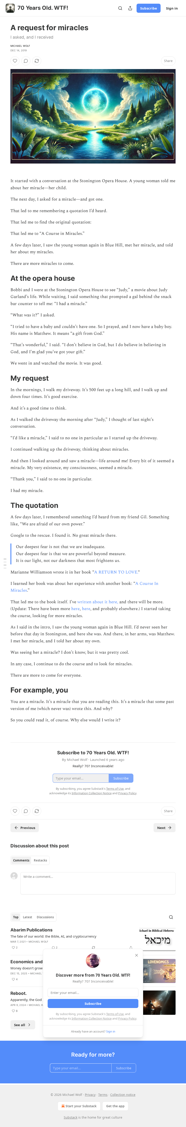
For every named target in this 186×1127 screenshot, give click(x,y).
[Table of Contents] (5, 563)
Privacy (90, 1094)
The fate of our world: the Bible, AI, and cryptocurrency (53, 936)
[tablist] (30, 860)
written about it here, (97, 602)
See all (19, 1025)
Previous (27, 827)
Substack (70, 1117)
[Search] (120, 8)
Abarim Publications (31, 930)
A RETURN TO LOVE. (116, 572)
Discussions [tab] (45, 917)
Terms (103, 1094)
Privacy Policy (127, 1018)
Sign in (172, 8)
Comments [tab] (21, 860)
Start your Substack (81, 1106)
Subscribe (148, 8)
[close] (136, 955)
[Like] (15, 60)
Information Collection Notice (92, 1018)
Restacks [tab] (40, 860)
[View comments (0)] (25, 60)
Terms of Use (115, 1014)
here (75, 609)
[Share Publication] (130, 8)
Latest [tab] (27, 917)
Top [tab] (15, 917)
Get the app (115, 1106)
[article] (93, 939)
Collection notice (122, 1094)
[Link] (4, 278)
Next (161, 827)
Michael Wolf (20, 45)
